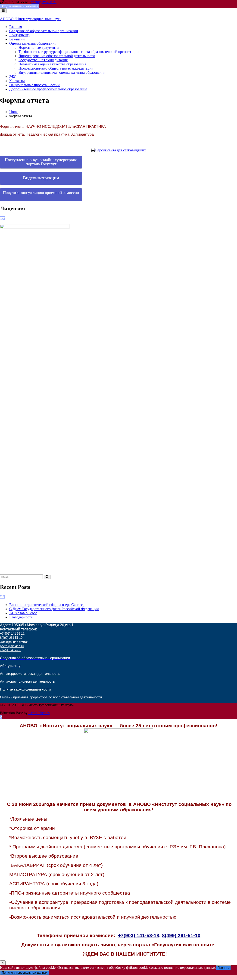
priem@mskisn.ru (43, 2)
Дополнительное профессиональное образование (48, 89)
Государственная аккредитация (43, 60)
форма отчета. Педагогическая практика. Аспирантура (47, 134)
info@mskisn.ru (10, 650)
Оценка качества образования (32, 43)
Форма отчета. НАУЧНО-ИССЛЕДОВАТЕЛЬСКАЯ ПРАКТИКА (53, 126)
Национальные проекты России (34, 85)
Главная (15, 27)
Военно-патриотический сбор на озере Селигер (46, 605)
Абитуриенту (19, 35)
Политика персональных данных (24, 972)
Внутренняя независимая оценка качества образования (62, 72)
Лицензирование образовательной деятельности (57, 56)
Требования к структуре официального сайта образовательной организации (79, 52)
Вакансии (17, 39)
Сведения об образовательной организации (43, 31)
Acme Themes (39, 713)
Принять (223, 967)
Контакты (17, 81)
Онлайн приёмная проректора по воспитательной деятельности (51, 697)
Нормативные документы (39, 47)
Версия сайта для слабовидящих (120, 150)
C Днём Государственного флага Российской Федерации (54, 609)
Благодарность (20, 617)
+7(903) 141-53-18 (12, 633)
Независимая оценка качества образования (52, 64)
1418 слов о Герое (23, 613)
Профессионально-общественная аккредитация (56, 68)
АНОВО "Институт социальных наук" (30, 19)
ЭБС (12, 77)
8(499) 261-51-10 (11, 637)
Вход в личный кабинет (19, 6)
